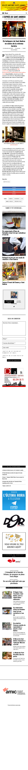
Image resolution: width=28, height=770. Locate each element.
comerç (11, 198)
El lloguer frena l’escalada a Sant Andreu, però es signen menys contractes (18, 595)
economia (16, 198)
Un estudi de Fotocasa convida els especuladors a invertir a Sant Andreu (19, 627)
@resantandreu (14, 144)
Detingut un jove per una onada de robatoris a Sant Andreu (13, 258)
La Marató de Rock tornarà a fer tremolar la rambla (12, 470)
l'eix (22, 198)
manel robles (9, 201)
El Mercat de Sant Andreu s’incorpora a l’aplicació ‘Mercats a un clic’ (19, 641)
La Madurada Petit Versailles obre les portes (18, 654)
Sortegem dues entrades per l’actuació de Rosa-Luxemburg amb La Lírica (12, 482)
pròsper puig (18, 201)
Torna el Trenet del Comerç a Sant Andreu (13, 283)
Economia (17, 48)
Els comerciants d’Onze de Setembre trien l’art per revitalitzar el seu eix (14, 233)
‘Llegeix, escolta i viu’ (6, 486)
